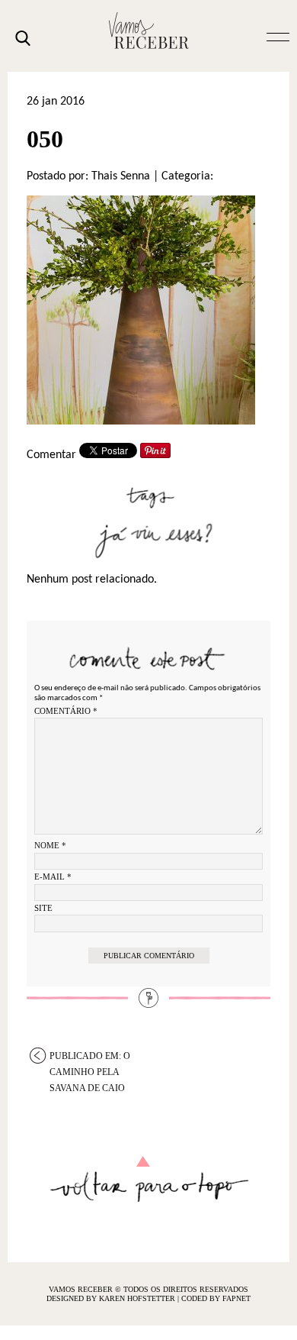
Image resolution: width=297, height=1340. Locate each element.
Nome (50, 845)
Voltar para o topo (149, 1179)
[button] (278, 36)
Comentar (51, 455)
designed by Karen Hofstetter (111, 1298)
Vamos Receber (148, 30)
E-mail (53, 876)
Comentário (65, 710)
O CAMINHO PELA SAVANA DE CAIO (90, 1057)
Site (43, 907)
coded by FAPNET (216, 1298)
